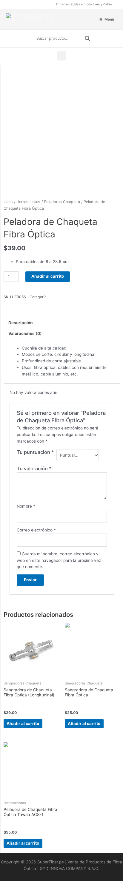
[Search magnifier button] (87, 38)
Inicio (8, 202)
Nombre (26, 506)
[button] (61, 56)
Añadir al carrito (47, 276)
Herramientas (28, 202)
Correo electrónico (36, 530)
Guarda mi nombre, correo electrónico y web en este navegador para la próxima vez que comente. (59, 560)
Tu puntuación (35, 452)
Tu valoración (34, 469)
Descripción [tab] (20, 322)
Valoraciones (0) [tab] (25, 333)
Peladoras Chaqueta (62, 202)
